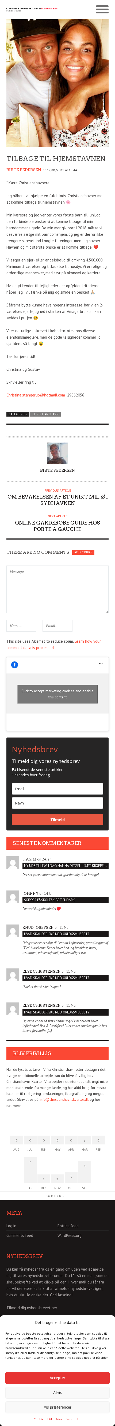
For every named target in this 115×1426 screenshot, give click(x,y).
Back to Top (54, 1196)
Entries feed (68, 1225)
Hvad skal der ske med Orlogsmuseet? (56, 934)
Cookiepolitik (43, 1419)
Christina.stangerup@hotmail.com (35, 395)
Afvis (57, 1392)
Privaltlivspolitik (67, 1419)
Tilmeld (57, 819)
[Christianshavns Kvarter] (31, 10)
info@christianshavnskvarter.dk (64, 1099)
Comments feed (19, 1235)
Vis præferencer (57, 1407)
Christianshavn (45, 414)
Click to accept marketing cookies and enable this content (57, 693)
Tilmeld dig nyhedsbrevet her (31, 1307)
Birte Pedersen (23, 169)
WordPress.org (69, 1235)
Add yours (83, 552)
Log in (11, 1225)
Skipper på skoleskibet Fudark (49, 900)
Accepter (57, 1377)
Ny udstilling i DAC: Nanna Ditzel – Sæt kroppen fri (66, 865)
